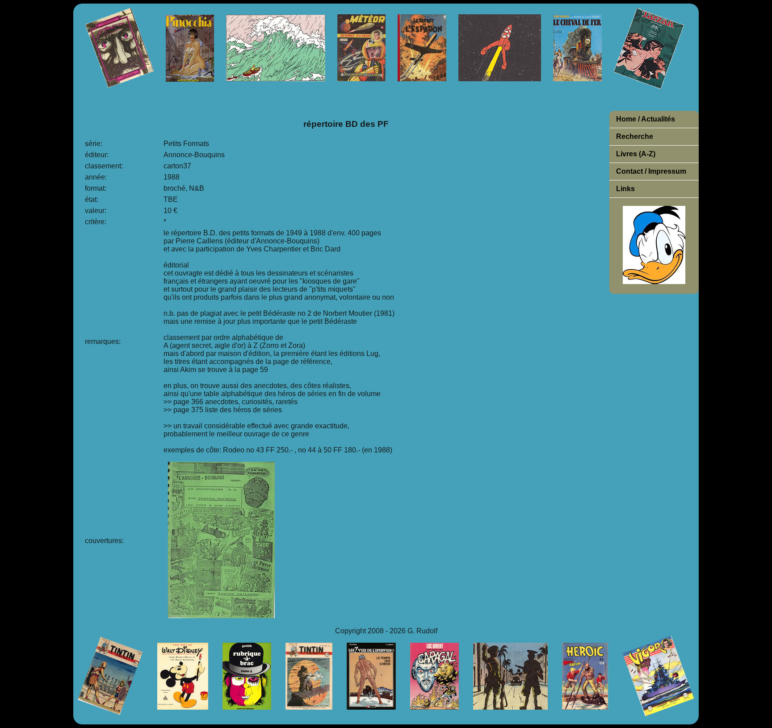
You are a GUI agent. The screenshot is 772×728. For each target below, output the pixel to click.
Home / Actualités (645, 119)
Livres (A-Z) (635, 154)
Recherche (634, 136)
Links (625, 188)
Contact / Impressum (651, 171)
